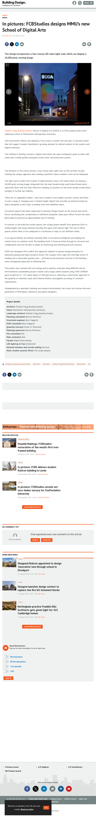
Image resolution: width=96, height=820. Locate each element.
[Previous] (9, 92)
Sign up (8, 678)
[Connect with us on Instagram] (61, 789)
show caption (81, 123)
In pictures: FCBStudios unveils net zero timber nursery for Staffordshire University (39, 490)
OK (46, 808)
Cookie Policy (56, 799)
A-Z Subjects (43, 767)
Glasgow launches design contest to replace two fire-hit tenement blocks (39, 588)
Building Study (24, 439)
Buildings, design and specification (18, 364)
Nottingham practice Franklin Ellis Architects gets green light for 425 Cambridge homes (38, 610)
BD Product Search (13, 771)
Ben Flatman (44, 497)
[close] (91, 39)
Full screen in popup (7, 65)
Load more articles (32, 507)
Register (47, 540)
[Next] (87, 92)
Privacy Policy (70, 799)
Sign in (61, 39)
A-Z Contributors (75, 767)
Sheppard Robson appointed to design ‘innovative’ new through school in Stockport (39, 567)
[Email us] (52, 789)
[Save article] (89, 44)
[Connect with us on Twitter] (36, 789)
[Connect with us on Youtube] (69, 789)
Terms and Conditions (38, 799)
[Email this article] (22, 44)
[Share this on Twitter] (12, 44)
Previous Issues (12, 767)
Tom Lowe (41, 574)
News (4, 17)
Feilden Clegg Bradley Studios (18, 130)
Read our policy (27, 809)
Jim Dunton (42, 454)
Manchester (81, 364)
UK (89, 364)
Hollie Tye (8, 36)
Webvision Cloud (53, 811)
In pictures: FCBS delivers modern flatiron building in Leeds (37, 468)
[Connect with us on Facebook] (27, 789)
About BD (83, 799)
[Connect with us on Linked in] (44, 789)
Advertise (54, 802)
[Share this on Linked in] (17, 44)
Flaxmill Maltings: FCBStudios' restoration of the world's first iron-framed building (38, 447)
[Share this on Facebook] (7, 44)
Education (36, 364)
